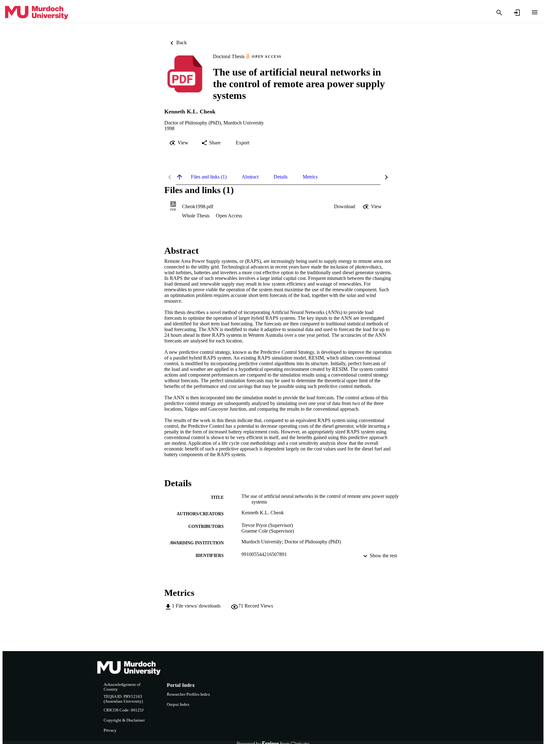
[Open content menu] (534, 12)
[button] (344, 206)
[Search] (499, 12)
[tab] (208, 176)
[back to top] (179, 177)
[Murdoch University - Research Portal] (36, 13)
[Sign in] (517, 12)
